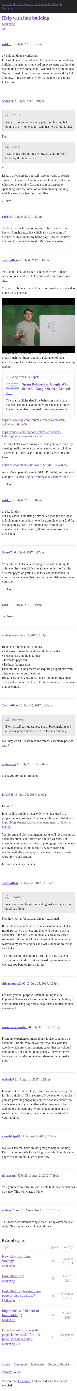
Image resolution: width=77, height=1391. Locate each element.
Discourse (24, 1381)
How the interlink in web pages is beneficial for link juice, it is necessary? (21, 1334)
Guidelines (37, 1364)
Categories (20, 1364)
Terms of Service (58, 1364)
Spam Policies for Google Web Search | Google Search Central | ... (38, 388)
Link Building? (13, 1276)
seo (4, 28)
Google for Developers (25, 377)
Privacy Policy (11, 1372)
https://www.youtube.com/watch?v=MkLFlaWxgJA (34, 464)
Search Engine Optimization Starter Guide (41, 476)
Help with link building (25, 18)
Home (6, 1364)
